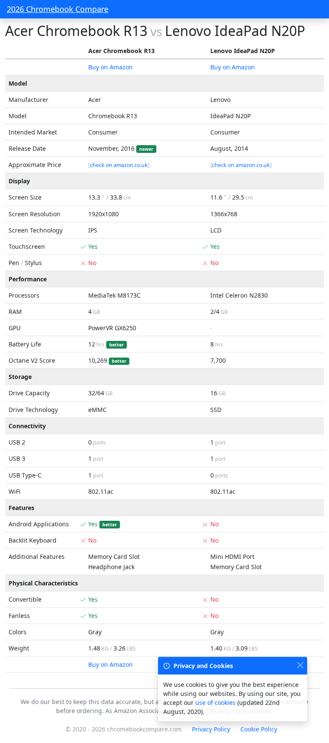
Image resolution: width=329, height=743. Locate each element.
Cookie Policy (258, 729)
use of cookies (215, 702)
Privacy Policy (211, 729)
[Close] (300, 664)
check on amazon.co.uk (119, 165)
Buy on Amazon (110, 67)
